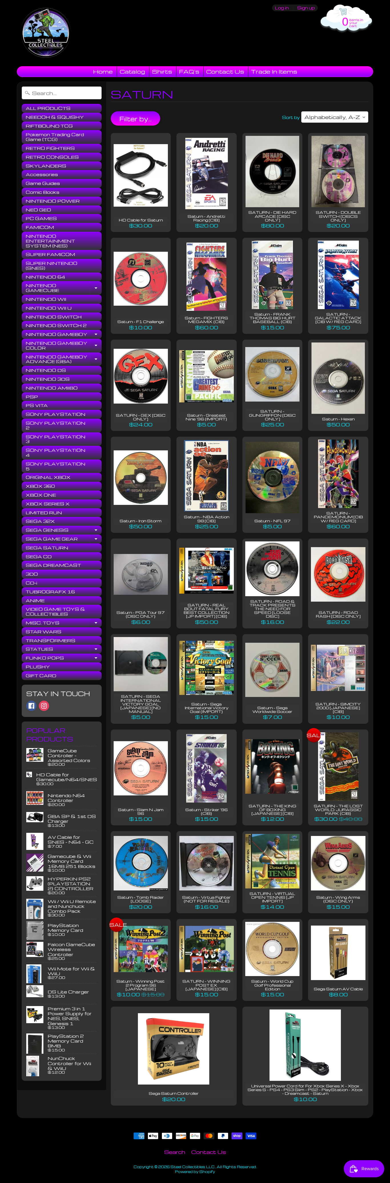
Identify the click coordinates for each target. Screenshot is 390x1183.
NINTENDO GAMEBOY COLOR (64, 345)
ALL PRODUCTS (48, 108)
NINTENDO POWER (53, 201)
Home (103, 71)
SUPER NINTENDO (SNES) (51, 265)
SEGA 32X (40, 521)
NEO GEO (38, 210)
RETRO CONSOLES (52, 157)
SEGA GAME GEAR (64, 539)
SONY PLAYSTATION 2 (55, 425)
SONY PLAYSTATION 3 (55, 439)
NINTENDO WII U (49, 308)
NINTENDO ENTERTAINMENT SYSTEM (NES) (50, 241)
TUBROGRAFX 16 (50, 591)
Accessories (42, 174)
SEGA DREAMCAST (53, 565)
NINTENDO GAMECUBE (64, 288)
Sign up (306, 8)
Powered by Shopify (195, 1171)
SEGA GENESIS (64, 531)
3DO (32, 574)
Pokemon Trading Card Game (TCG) (55, 137)
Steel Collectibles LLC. (192, 1166)
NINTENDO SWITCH (54, 317)
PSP (32, 397)
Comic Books (42, 192)
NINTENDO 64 (45, 277)
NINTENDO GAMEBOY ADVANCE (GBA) (64, 359)
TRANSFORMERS (50, 640)
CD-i (31, 583)
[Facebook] (31, 706)
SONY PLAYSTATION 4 (55, 452)
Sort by (291, 117)
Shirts (162, 71)
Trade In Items (274, 71)
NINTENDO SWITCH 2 (56, 325)
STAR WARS (43, 631)
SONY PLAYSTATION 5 (55, 466)
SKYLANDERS (46, 166)
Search (174, 1151)
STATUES (64, 650)
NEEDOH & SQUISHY (55, 117)
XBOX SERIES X (48, 504)
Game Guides (43, 183)
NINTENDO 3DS (48, 379)
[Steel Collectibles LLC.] (46, 33)
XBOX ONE (41, 495)
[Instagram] (44, 706)
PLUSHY (38, 667)
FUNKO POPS (64, 658)
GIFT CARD (41, 675)
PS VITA (37, 405)
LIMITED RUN (44, 512)
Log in (282, 8)
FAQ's (189, 71)
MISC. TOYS (64, 623)
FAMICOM (40, 227)
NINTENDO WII (46, 299)
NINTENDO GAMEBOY (64, 335)
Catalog (132, 71)
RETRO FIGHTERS (50, 148)
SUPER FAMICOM (50, 254)
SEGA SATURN (47, 548)
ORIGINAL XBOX (48, 477)
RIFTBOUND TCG (49, 126)
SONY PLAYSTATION (55, 414)
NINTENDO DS (46, 370)
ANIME (35, 600)
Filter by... (135, 119)
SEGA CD (39, 556)
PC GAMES (41, 218)
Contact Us (225, 71)
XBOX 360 (40, 486)
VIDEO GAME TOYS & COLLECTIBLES (55, 611)
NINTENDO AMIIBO (52, 388)
